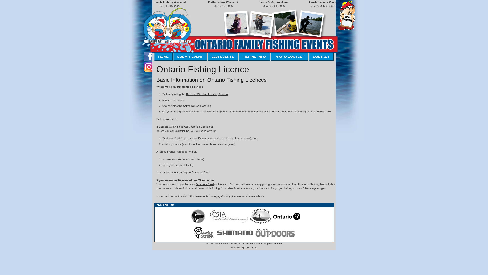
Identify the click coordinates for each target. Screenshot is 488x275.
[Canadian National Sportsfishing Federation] (261, 223)
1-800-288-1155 (276, 111)
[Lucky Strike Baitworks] (203, 239)
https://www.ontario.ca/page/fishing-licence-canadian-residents (226, 196)
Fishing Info (254, 57)
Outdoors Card (322, 111)
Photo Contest (289, 57)
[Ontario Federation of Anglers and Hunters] (198, 223)
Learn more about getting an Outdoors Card (182, 172)
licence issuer (176, 100)
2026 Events (223, 57)
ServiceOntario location (197, 105)
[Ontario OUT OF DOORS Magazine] (275, 239)
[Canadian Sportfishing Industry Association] (229, 223)
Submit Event (190, 57)
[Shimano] (234, 239)
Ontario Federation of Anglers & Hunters (262, 244)
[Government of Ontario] (286, 223)
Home (163, 57)
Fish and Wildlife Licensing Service (207, 94)
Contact (321, 57)
